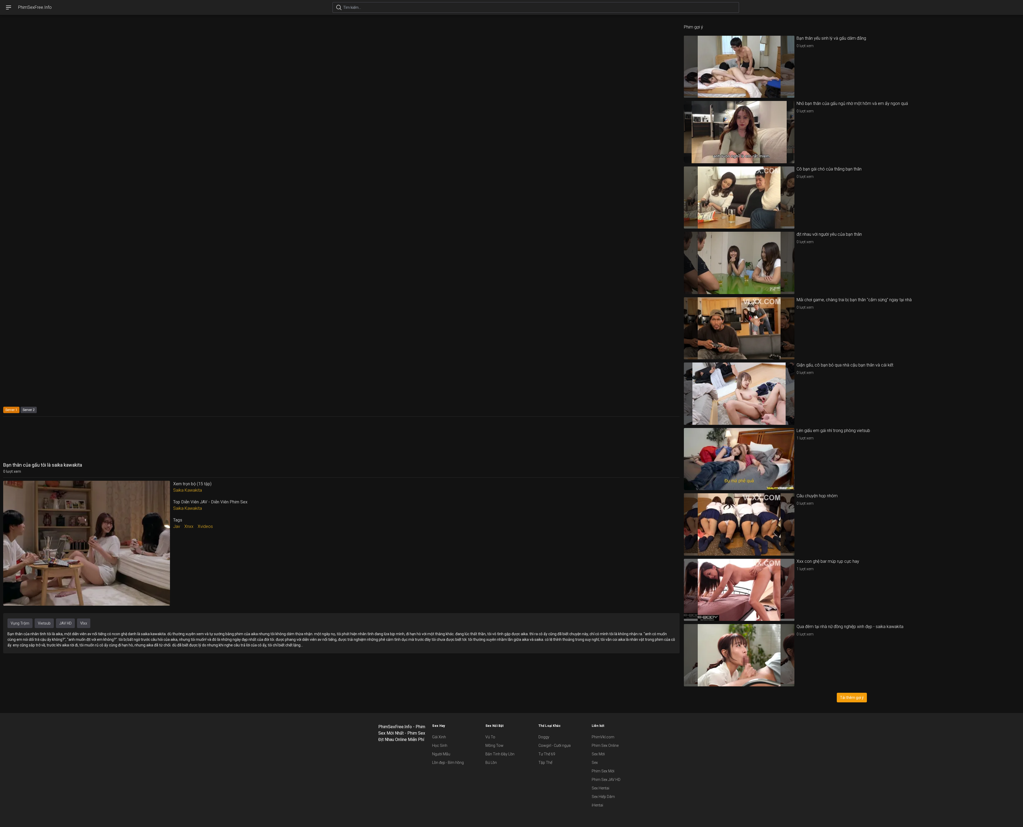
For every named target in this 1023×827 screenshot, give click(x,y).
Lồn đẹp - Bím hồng (448, 762)
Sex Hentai (600, 788)
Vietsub (44, 623)
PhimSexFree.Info (35, 7)
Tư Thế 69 (546, 754)
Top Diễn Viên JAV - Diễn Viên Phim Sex (210, 501)
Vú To (490, 737)
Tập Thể (545, 762)
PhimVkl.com (603, 737)
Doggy (543, 737)
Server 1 (11, 410)
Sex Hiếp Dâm (603, 797)
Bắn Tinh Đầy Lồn (499, 754)
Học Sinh (439, 745)
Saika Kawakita (187, 490)
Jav (176, 526)
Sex (595, 762)
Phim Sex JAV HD (606, 779)
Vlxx (83, 623)
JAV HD (65, 623)
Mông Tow (494, 745)
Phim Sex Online (605, 745)
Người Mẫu (441, 754)
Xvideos (205, 526)
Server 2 (29, 410)
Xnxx (188, 526)
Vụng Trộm (20, 623)
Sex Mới (598, 754)
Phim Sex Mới (603, 771)
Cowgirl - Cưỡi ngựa (554, 745)
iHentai (597, 805)
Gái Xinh (439, 737)
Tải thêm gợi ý (852, 697)
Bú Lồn (491, 762)
